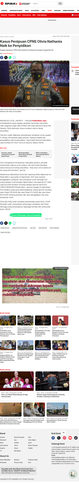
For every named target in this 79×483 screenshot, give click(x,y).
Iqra (15, 440)
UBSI (33, 15)
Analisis (16, 442)
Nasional (4, 15)
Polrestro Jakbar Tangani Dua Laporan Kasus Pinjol (8, 154)
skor (27, 10)
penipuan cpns (5, 228)
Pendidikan (12, 15)
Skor (29, 437)
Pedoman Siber (33, 460)
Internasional (26, 15)
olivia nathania (43, 228)
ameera (4, 10)
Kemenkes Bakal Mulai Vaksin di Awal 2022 (25, 154)
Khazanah (3, 440)
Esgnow (2, 448)
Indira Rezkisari (8, 53)
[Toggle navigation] (2, 3)
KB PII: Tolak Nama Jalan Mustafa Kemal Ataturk (42, 154)
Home (1, 36)
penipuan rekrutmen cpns (19, 228)
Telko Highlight (42, 15)
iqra (43, 10)
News (6, 36)
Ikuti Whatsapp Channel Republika (27, 215)
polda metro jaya (5, 232)
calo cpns (33, 228)
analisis (57, 10)
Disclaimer (3, 462)
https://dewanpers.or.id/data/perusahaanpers (15, 473)
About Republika (5, 460)
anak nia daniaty (54, 228)
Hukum (12, 36)
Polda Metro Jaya (39, 121)
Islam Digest (32, 440)
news (50, 10)
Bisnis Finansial (69, 10)
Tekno (16, 445)
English (30, 448)
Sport (19, 15)
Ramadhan (17, 451)
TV (1, 451)
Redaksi (16, 460)
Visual (16, 448)
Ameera (2, 437)
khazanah (35, 10)
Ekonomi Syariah (16, 10)
